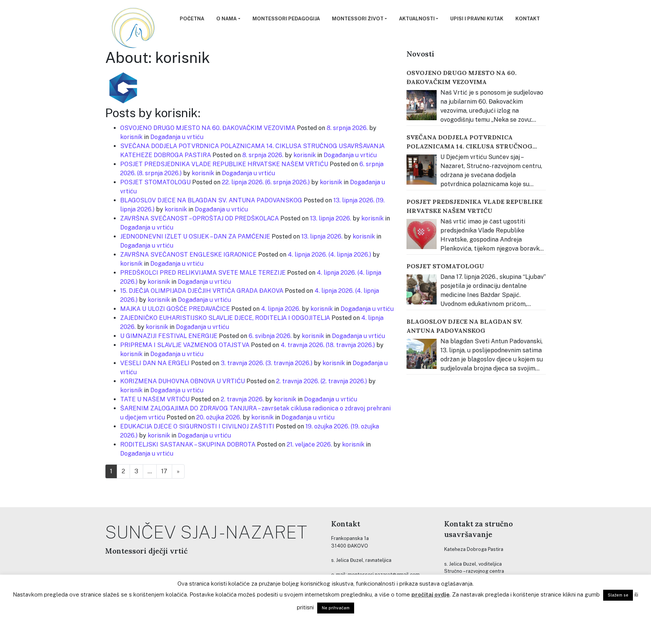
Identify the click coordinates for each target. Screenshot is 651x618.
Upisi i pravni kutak (476, 18)
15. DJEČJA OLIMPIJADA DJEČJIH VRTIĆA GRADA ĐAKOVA (201, 290)
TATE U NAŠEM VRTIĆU (154, 399)
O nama (226, 18)
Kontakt (527, 18)
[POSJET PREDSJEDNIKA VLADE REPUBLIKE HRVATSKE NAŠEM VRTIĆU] (421, 234)
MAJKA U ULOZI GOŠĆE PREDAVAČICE (175, 308)
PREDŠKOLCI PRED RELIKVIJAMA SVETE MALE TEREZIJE (203, 272)
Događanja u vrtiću (176, 137)
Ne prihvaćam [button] (336, 608)
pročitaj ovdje (430, 594)
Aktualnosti (417, 18)
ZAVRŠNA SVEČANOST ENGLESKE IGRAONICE (188, 254)
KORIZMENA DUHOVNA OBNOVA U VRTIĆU (182, 381)
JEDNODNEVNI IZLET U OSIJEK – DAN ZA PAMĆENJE (195, 236)
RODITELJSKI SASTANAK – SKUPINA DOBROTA (187, 444)
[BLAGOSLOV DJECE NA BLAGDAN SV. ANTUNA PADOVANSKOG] (421, 354)
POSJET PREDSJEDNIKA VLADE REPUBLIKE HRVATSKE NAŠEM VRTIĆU (224, 164)
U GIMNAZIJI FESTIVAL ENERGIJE (168, 336)
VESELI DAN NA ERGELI (154, 363)
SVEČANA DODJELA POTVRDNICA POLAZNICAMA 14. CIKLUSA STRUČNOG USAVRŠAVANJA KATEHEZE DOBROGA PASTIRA (469, 142)
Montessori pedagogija (286, 18)
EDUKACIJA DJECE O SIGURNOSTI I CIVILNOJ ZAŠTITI (197, 426)
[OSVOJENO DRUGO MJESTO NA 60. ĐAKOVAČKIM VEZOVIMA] (421, 105)
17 (164, 471)
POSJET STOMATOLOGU (155, 182)
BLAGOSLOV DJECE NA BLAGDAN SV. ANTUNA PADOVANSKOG (211, 200)
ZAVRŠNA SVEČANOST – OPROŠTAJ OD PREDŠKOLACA (199, 218)
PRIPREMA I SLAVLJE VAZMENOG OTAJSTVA (184, 345)
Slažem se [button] (618, 595)
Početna (192, 18)
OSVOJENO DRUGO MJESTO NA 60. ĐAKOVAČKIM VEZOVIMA (207, 128)
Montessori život (358, 18)
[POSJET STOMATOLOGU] (421, 289)
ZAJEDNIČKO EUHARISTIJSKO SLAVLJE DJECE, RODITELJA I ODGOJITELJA (225, 317)
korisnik (131, 137)
